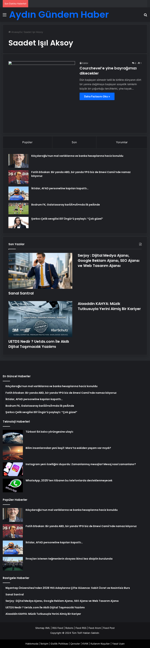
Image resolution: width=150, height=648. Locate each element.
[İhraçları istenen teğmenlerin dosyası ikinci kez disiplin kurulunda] (13, 564)
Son (74, 142)
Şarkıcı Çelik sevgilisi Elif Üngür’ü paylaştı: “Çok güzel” (67, 219)
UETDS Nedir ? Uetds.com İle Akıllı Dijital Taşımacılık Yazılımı (38, 344)
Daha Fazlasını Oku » (97, 96)
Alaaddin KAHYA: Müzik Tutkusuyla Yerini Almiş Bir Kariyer (109, 306)
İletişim (44, 643)
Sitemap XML (42, 627)
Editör (85, 63)
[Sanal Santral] (40, 271)
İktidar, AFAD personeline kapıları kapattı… (60, 188)
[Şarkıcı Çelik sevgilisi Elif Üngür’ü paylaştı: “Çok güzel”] (18, 222)
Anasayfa (16, 32)
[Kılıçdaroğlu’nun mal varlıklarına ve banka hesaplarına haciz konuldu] (18, 161)
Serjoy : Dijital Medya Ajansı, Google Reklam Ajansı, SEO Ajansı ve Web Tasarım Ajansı (108, 260)
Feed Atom (95, 627)
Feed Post (109, 627)
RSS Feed (57, 627)
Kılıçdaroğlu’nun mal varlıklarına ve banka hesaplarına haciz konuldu (77, 156)
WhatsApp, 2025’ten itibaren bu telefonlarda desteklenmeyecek (69, 480)
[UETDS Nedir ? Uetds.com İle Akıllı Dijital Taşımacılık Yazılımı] (40, 319)
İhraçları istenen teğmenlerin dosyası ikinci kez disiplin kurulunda (69, 558)
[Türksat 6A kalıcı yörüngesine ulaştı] (13, 437)
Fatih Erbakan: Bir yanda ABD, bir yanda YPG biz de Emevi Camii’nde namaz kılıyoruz (81, 526)
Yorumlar (122, 142)
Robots (69, 627)
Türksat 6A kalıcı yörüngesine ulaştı (49, 432)
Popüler (27, 142)
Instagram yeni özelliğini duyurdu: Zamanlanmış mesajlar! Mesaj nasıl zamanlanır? (81, 464)
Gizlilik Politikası (59, 643)
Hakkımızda (31, 643)
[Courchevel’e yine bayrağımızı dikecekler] (41, 94)
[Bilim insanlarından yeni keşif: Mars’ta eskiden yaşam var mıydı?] (13, 453)
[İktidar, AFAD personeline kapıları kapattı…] (18, 193)
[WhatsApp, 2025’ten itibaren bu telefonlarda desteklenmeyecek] (13, 485)
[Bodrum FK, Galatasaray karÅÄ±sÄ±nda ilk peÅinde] (18, 208)
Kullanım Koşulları (100, 643)
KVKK (85, 643)
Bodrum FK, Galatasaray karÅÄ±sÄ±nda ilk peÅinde (65, 204)
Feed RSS (81, 627)
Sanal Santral (21, 293)
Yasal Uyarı (118, 643)
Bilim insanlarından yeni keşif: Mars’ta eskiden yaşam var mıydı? (68, 448)
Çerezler (75, 643)
